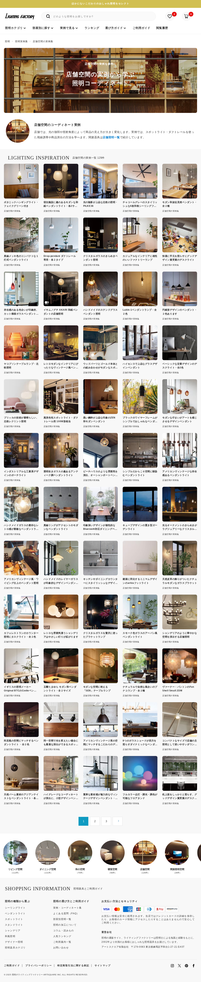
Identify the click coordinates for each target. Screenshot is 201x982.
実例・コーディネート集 (67, 907)
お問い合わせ (61, 947)
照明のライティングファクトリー (27, 975)
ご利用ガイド (12, 965)
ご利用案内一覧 (62, 942)
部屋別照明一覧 (62, 919)
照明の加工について (65, 924)
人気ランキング (62, 936)
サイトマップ (103, 965)
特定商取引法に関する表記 (73, 965)
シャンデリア (12, 930)
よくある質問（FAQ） (66, 913)
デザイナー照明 (14, 942)
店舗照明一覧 (111, 137)
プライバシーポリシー (38, 965)
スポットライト (14, 919)
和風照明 (10, 936)
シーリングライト (15, 907)
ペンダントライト (15, 913)
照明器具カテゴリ (15, 947)
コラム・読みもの (63, 930)
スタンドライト (14, 924)
